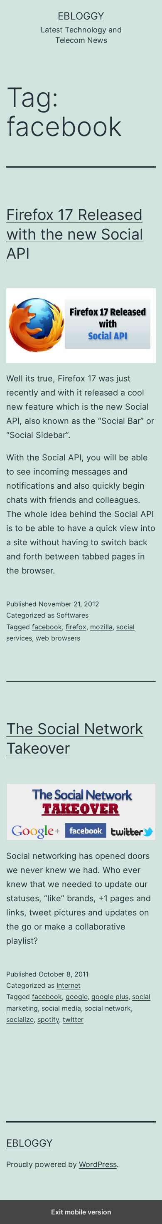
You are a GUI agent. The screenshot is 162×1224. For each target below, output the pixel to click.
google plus (109, 996)
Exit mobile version (81, 1212)
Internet (68, 985)
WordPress (98, 1164)
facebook (47, 627)
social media (61, 1008)
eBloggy (81, 16)
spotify (48, 1019)
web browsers (58, 638)
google (77, 996)
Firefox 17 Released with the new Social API (74, 234)
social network (108, 1008)
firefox (76, 627)
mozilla (101, 627)
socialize (20, 1019)
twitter (73, 1019)
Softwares (72, 615)
